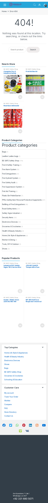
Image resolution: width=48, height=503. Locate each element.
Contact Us (8, 416)
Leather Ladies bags (10, 156)
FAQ (6, 408)
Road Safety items (9, 209)
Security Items (7, 217)
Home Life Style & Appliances (13, 235)
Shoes (4, 249)
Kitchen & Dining (8, 240)
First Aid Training (8, 191)
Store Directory (10, 412)
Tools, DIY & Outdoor (10, 244)
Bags (4, 152)
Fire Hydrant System (10, 178)
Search (34, 4)
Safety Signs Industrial (11, 213)
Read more (20, 97)
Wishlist (7, 401)
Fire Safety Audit (8, 182)
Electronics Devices (10, 222)
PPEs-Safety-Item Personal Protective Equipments (22, 200)
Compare (8, 404)
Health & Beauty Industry (12, 231)
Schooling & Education (13, 380)
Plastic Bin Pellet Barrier (11, 196)
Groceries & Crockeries (11, 226)
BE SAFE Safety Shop (11, 69)
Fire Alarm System (9, 169)
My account (9, 393)
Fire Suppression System (12, 187)
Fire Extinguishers (9, 174)
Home (4, 11)
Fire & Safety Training (10, 165)
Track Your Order (11, 397)
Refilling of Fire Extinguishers (13, 204)
